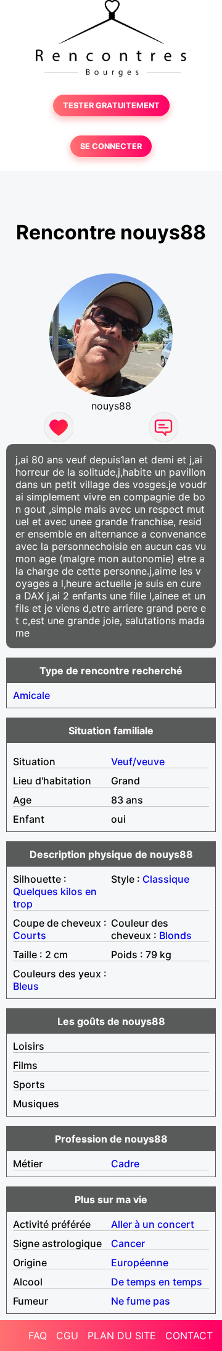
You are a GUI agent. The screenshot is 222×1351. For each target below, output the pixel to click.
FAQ (37, 1335)
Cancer (128, 1243)
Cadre (125, 1163)
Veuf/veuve (138, 761)
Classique (165, 879)
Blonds (175, 935)
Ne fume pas (140, 1301)
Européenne (139, 1262)
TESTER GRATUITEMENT (111, 105)
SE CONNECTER (111, 146)
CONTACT (189, 1335)
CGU (67, 1335)
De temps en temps (156, 1282)
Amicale (31, 695)
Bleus (26, 986)
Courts (29, 935)
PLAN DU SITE (122, 1335)
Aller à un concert (152, 1224)
